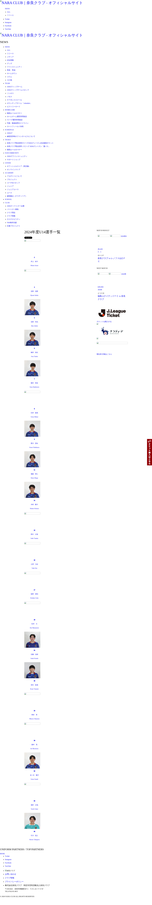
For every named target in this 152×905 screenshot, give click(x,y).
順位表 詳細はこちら (104, 354)
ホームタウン (12, 73)
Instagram (8, 22)
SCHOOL (8, 199)
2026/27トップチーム (14, 87)
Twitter (7, 19)
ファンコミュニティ (14, 67)
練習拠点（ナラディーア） (17, 196)
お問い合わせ (10, 874)
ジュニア (10, 186)
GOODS (8, 163)
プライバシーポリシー (14, 882)
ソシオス (10, 93)
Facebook (8, 26)
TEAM (7, 83)
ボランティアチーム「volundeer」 (19, 103)
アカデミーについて (14, 176)
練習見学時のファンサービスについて (21, 136)
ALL (8, 12)
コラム (9, 77)
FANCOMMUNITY (12, 153)
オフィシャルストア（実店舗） (18, 166)
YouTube (8, 29)
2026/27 (9, 133)
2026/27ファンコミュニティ (17, 156)
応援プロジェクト (13, 226)
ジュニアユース (13, 189)
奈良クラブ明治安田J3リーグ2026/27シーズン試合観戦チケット (30, 143)
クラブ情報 (11, 216)
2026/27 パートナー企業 (15, 206)
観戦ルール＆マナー (14, 113)
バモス (9, 96)
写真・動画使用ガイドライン (18, 123)
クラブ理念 (11, 212)
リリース (10, 15)
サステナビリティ (13, 219)
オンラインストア (13, 169)
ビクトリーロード (13, 106)
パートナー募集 (13, 209)
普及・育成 (11, 70)
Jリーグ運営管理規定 (15, 120)
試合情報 (10, 60)
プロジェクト (12, 179)
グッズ (9, 63)
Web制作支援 (12, 222)
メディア (10, 57)
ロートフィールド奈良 (15, 126)
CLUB (7, 203)
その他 (9, 80)
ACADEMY (9, 173)
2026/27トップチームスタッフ (18, 90)
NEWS (7, 9)
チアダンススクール (14, 100)
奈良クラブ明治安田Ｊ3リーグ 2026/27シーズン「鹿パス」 (28, 146)
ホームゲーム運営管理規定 (17, 116)
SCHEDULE (9, 130)
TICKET (8, 140)
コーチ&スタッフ (13, 183)
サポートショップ (13, 159)
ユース (9, 193)
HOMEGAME (10, 110)
